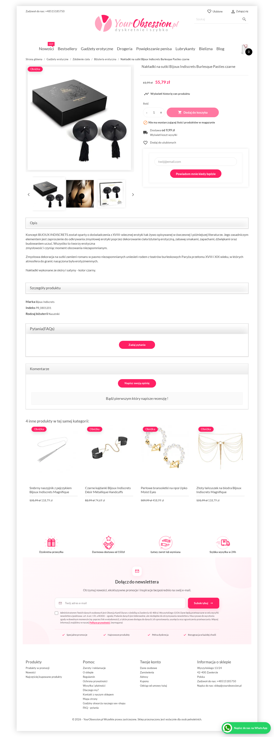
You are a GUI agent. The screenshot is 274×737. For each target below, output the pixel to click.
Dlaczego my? (91, 690)
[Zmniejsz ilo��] (146, 112)
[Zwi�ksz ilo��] (161, 112)
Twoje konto (150, 662)
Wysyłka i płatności (94, 685)
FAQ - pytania (91, 707)
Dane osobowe (148, 668)
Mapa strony (90, 698)
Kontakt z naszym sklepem (98, 694)
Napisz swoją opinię (137, 383)
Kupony (144, 681)
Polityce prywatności (99, 622)
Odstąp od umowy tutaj (153, 685)
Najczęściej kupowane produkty (44, 676)
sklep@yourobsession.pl (228, 685)
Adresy (144, 676)
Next (132, 194)
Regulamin (89, 676)
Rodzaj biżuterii (37, 314)
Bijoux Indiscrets (45, 301)
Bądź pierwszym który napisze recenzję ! (137, 398)
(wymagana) (139, 617)
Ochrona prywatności (95, 681)
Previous (28, 194)
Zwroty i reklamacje (94, 668)
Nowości (31, 672)
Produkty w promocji (37, 668)
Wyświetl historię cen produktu (167, 94)
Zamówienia (147, 672)
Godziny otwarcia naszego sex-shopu (104, 703)
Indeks (30, 307)
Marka (30, 301)
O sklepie (88, 672)
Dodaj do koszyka (193, 112)
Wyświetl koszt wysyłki (163, 134)
